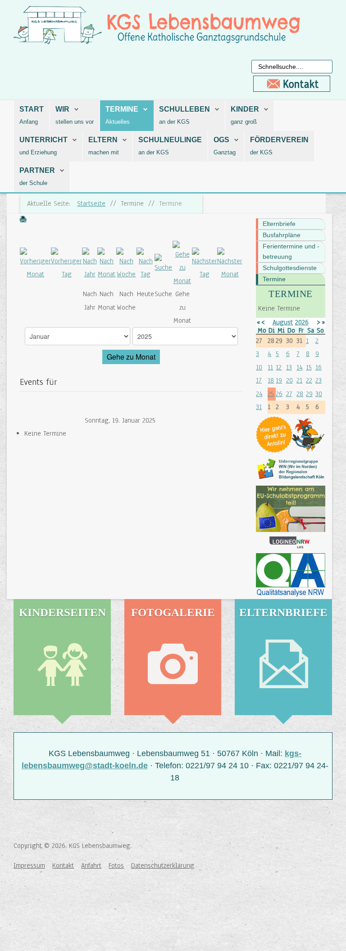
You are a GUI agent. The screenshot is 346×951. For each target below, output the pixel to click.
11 (270, 367)
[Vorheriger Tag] (66, 263)
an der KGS (174, 121)
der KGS (261, 152)
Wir (62, 109)
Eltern (103, 140)
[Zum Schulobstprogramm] (290, 509)
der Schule (33, 183)
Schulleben (184, 109)
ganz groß (244, 121)
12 (279, 367)
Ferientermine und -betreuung (291, 251)
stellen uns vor (74, 121)
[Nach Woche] (126, 263)
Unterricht (43, 140)
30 (318, 393)
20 (289, 380)
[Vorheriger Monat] (35, 263)
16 (318, 367)
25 (271, 393)
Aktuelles (117, 121)
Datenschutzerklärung (162, 865)
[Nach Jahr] (89, 263)
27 (289, 393)
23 (318, 380)
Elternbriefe (279, 223)
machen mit (103, 152)
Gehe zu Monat (131, 357)
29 (309, 393)
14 (299, 367)
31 (259, 406)
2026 (302, 322)
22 (309, 380)
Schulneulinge (170, 140)
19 (279, 380)
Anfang (28, 121)
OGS (221, 140)
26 (279, 393)
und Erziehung (38, 152)
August (283, 322)
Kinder (245, 109)
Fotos (116, 865)
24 (259, 393)
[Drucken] (23, 220)
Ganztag (225, 152)
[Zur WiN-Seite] (290, 469)
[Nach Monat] (106, 263)
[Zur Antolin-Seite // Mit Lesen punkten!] (290, 434)
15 (309, 367)
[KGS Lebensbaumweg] (43, 904)
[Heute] (146, 263)
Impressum (29, 865)
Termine (121, 109)
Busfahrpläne (281, 235)
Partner (37, 170)
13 (289, 367)
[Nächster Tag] (204, 263)
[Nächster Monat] (229, 263)
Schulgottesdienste (290, 267)
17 (259, 380)
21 (299, 380)
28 (299, 393)
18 (271, 380)
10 (259, 367)
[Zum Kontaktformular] (291, 84)
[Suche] (164, 263)
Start (31, 109)
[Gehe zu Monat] (182, 263)
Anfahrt (91, 865)
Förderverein (279, 140)
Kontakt (63, 865)
